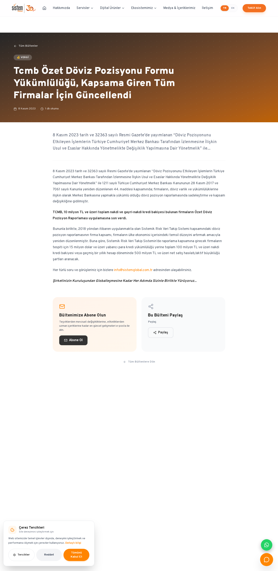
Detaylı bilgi (73, 543)
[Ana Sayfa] (44, 8)
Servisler (83, 8)
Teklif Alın (254, 8)
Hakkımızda (61, 8)
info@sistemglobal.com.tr (133, 270)
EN (232, 8)
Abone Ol (76, 340)
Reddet (49, 555)
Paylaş (163, 333)
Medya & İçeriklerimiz (179, 8)
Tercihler (24, 555)
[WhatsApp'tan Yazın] (266, 545)
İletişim (207, 8)
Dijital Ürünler (110, 8)
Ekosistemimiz (142, 8)
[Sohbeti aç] (266, 559)
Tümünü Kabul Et (76, 555)
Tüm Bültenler (28, 46)
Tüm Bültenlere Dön (141, 362)
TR (224, 8)
